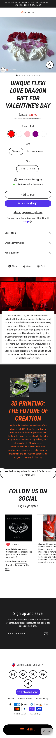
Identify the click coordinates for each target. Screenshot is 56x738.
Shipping (17, 118)
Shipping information (15, 242)
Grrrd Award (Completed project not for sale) (17, 565)
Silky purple (35, 134)
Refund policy (42, 698)
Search (11, 698)
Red (11, 134)
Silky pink (27, 134)
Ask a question (12, 252)
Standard (16, 151)
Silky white (19, 134)
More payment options (28, 212)
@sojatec (32, 506)
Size (28, 161)
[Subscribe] (45, 634)
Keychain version (35, 151)
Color (28, 126)
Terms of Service (25, 698)
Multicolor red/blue (43, 134)
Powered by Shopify (36, 714)
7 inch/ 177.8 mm (27, 168)
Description (10, 232)
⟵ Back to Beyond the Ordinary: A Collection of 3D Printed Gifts (28, 473)
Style (28, 143)
